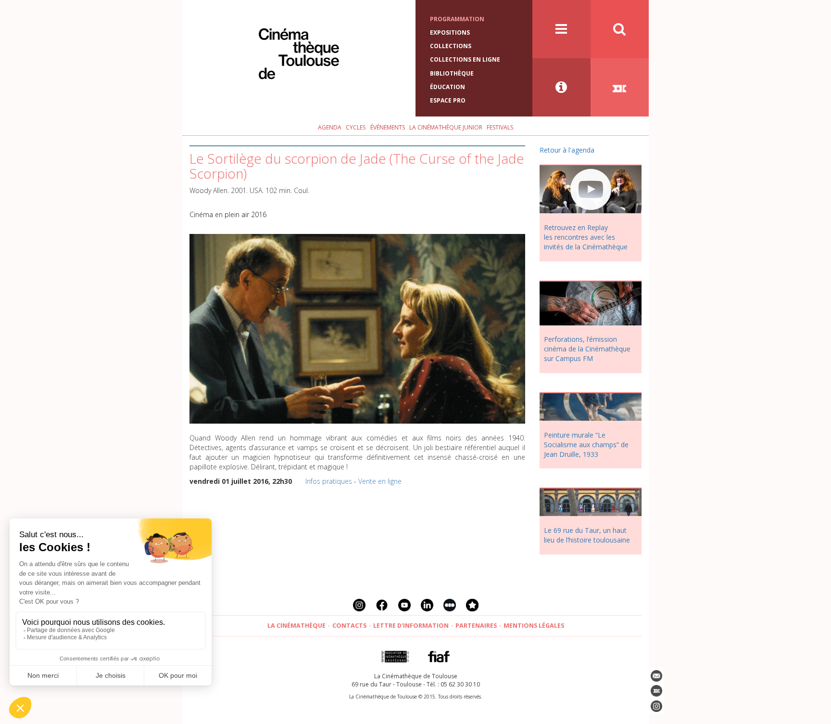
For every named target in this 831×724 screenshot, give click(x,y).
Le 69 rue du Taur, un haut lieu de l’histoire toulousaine (587, 535)
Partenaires (476, 625)
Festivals (500, 127)
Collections (450, 46)
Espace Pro (448, 100)
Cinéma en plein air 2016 (227, 214)
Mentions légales (534, 625)
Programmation (457, 19)
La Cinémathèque (296, 625)
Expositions (450, 32)
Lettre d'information (411, 625)
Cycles (355, 127)
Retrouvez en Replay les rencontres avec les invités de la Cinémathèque (586, 237)
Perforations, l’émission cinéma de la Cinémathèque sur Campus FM (587, 349)
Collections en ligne (465, 59)
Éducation (447, 87)
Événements (387, 127)
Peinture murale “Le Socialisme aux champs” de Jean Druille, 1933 (586, 444)
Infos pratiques (328, 481)
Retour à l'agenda (567, 150)
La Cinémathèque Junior (445, 127)
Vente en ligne (380, 481)
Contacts (349, 625)
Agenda (329, 127)
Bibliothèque (452, 73)
